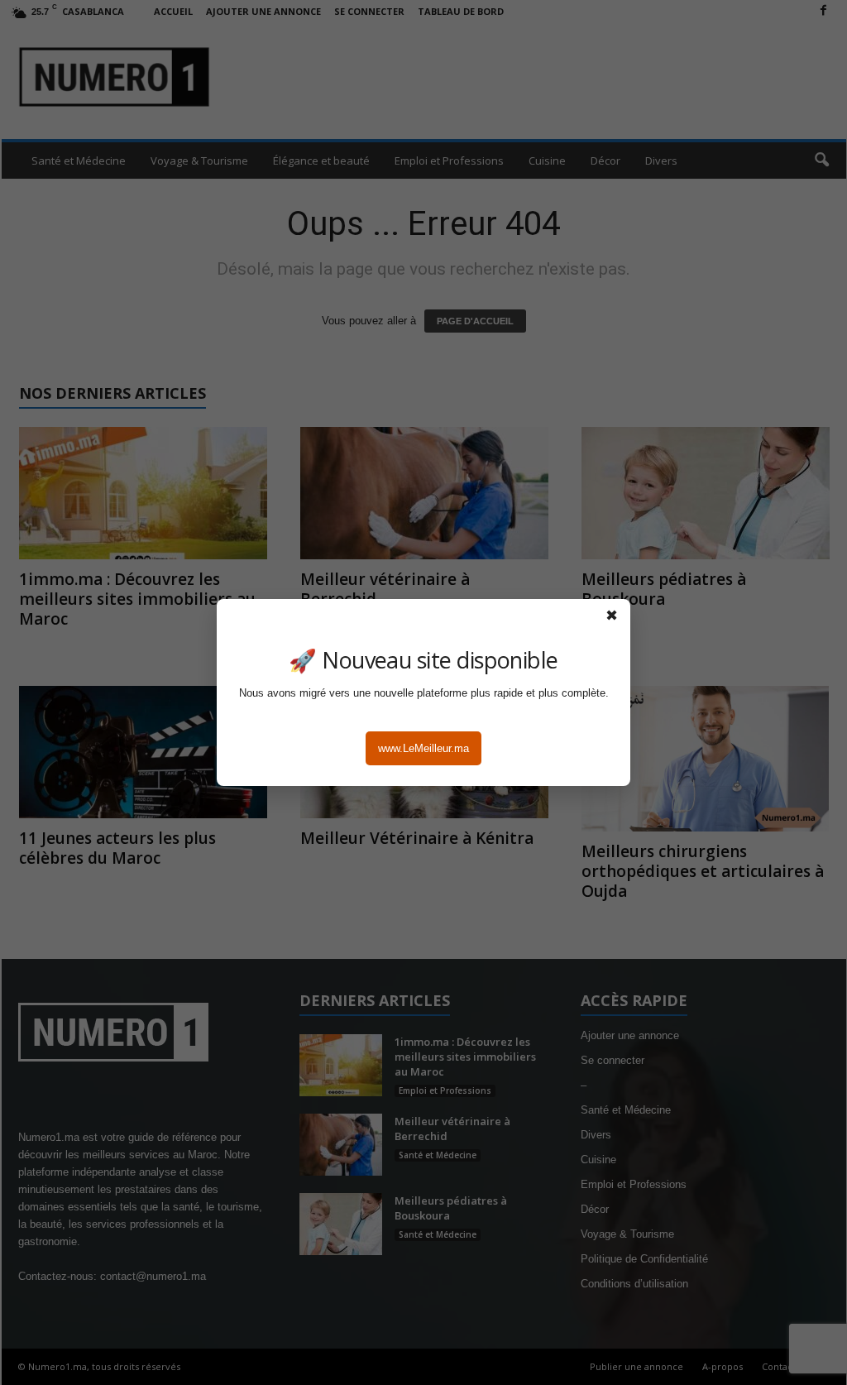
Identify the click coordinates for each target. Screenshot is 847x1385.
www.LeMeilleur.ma (423, 748)
